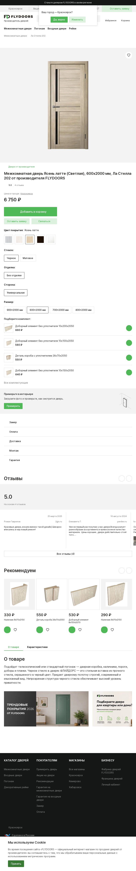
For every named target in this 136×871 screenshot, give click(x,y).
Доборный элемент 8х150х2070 (79, 621)
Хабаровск (75, 787)
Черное (11, 258)
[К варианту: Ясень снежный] (19, 239)
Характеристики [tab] (37, 647)
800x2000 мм (83, 309)
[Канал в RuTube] (108, 828)
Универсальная (16, 292)
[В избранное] (128, 55)
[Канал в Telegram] (122, 828)
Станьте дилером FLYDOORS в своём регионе (68, 2)
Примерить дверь (46, 769)
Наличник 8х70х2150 (14, 619)
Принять (16, 863)
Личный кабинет (111, 784)
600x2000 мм (38, 309)
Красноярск (27, 193)
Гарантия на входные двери (48, 798)
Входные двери (57, 28)
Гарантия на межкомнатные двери (49, 789)
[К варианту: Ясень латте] (29, 239)
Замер (40, 805)
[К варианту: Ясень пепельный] (8, 239)
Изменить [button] (77, 19)
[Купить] (129, 328)
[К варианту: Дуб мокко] (40, 239)
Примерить (13, 406)
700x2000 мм (60, 309)
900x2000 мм (15, 309)
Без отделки (14, 275)
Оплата (40, 811)
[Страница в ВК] (115, 828)
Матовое (28, 258)
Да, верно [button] (59, 19)
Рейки (72, 28)
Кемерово (75, 781)
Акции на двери (45, 775)
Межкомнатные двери (18, 28)
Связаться (44, 221)
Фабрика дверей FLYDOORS (111, 771)
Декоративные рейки (16, 787)
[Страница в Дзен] (128, 828)
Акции (36, 8)
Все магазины (77, 769)
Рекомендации (45, 781)
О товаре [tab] (13, 647)
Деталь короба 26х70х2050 (50, 619)
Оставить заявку (17, 221)
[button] (94, 8)
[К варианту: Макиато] (51, 239)
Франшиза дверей (112, 778)
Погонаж (39, 28)
